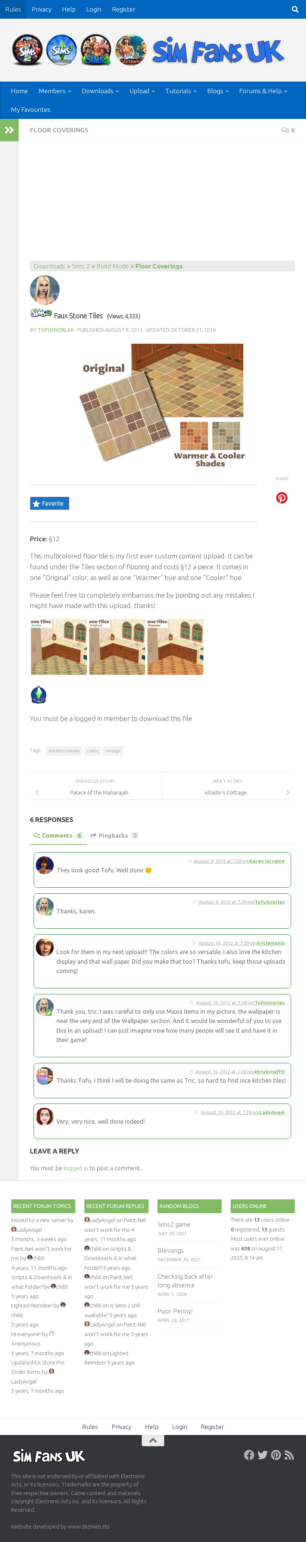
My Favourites (30, 109)
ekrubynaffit (269, 1071)
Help (69, 9)
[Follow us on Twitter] (262, 1455)
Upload (139, 90)
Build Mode (113, 266)
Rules (13, 9)
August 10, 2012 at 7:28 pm (228, 942)
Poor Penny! (175, 1311)
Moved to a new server (38, 1220)
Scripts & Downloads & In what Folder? (110, 1258)
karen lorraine (267, 860)
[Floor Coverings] (41, 315)
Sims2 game (173, 1224)
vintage (113, 750)
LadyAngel (272, 1112)
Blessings (170, 1250)
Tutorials (178, 90)
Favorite (52, 503)
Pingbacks (118, 835)
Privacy (41, 9)
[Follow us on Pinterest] (276, 1455)
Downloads (97, 90)
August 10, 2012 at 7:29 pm (230, 1112)
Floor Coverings (59, 129)
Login (94, 9)
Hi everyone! (26, 1334)
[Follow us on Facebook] (249, 1455)
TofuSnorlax (56, 330)
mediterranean (64, 750)
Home (19, 90)
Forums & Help (260, 90)
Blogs (215, 90)
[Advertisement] (162, 204)
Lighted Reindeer (31, 1305)
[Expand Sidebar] (9, 130)
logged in (76, 1168)
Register (123, 9)
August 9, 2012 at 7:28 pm (222, 860)
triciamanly (271, 942)
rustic (93, 750)
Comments (61, 835)
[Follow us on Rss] (289, 1455)
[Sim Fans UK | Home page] (150, 50)
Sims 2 (81, 266)
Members (52, 90)
